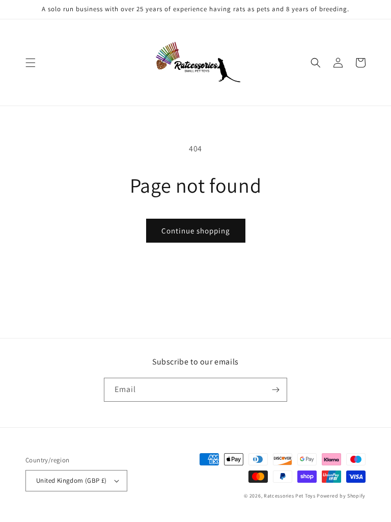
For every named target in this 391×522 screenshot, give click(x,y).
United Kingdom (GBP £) (71, 480)
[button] (30, 62)
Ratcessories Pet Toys (290, 495)
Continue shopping (195, 231)
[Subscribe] (275, 390)
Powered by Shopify (341, 495)
